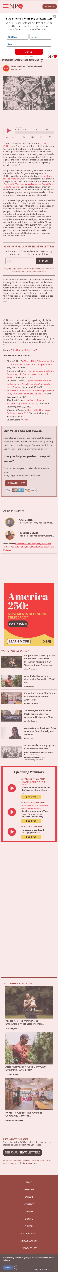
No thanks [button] (29, 56)
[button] (54, 16)
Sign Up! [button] (29, 51)
